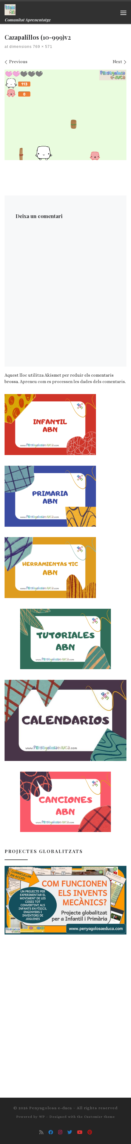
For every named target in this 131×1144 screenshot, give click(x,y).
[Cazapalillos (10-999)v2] (65, 115)
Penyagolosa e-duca (50, 1108)
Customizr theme (99, 1117)
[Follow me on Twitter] (69, 1132)
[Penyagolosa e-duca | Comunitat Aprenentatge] (10, 8)
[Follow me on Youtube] (80, 1132)
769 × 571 (42, 47)
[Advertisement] (65, 1010)
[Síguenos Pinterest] (89, 1132)
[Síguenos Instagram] (60, 1132)
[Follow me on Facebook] (50, 1132)
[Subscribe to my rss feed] (41, 1132)
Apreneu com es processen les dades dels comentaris (72, 381)
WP (42, 1117)
